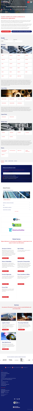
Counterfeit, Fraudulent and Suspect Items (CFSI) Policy (8, 378)
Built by (29, 409)
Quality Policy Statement (4, 372)
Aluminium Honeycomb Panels (8, 190)
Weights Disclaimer (3, 374)
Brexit (2, 380)
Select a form (15, 39)
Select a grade (6, 39)
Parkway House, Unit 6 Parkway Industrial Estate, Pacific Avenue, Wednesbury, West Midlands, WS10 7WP (5, 391)
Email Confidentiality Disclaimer (5, 373)
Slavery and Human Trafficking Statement (6, 379)
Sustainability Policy (3, 385)
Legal (2, 370)
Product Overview (7, 199)
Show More (16, 211)
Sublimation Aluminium (7, 209)
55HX (4, 205)
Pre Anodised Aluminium (7, 207)
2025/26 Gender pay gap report (5, 384)
